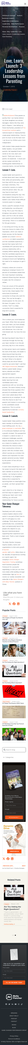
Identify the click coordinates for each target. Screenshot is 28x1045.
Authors (19, 15)
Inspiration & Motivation (10, 21)
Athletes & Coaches (8, 15)
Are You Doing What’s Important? (12, 682)
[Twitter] (9, 1004)
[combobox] (14, 749)
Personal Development (10, 26)
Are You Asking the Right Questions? (13, 662)
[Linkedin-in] (12, 1004)
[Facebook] (6, 1004)
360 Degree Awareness (9, 366)
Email (7, 809)
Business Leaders (8, 18)
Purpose (22, 26)
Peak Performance (17, 24)
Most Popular (6, 701)
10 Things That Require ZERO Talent (13, 703)
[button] (25, 3)
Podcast (5, 722)
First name (9, 802)
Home (4, 31)
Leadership (6, 24)
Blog (8, 31)
